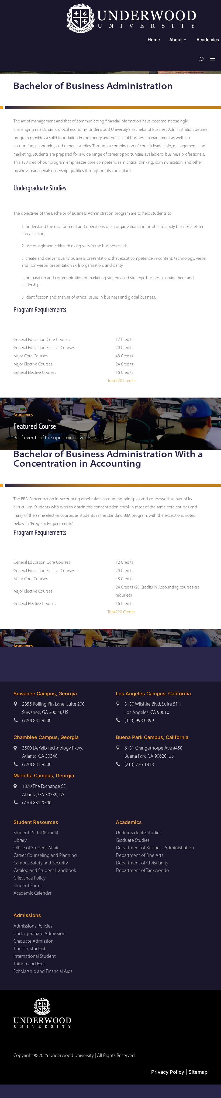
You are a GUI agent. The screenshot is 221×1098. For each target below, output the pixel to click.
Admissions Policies (32, 926)
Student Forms (27, 886)
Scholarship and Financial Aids (42, 971)
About (175, 40)
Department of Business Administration (155, 848)
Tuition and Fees (29, 964)
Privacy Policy (167, 1072)
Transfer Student (29, 949)
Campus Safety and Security (40, 863)
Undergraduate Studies (138, 833)
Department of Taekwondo (142, 870)
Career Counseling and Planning (45, 855)
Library (20, 840)
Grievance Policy (29, 878)
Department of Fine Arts (139, 855)
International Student (34, 956)
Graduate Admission (33, 941)
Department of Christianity (142, 863)
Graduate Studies (133, 840)
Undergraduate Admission (39, 934)
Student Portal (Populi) (35, 833)
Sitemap (198, 1072)
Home (154, 40)
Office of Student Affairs (36, 848)
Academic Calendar (32, 893)
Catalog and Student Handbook (44, 870)
